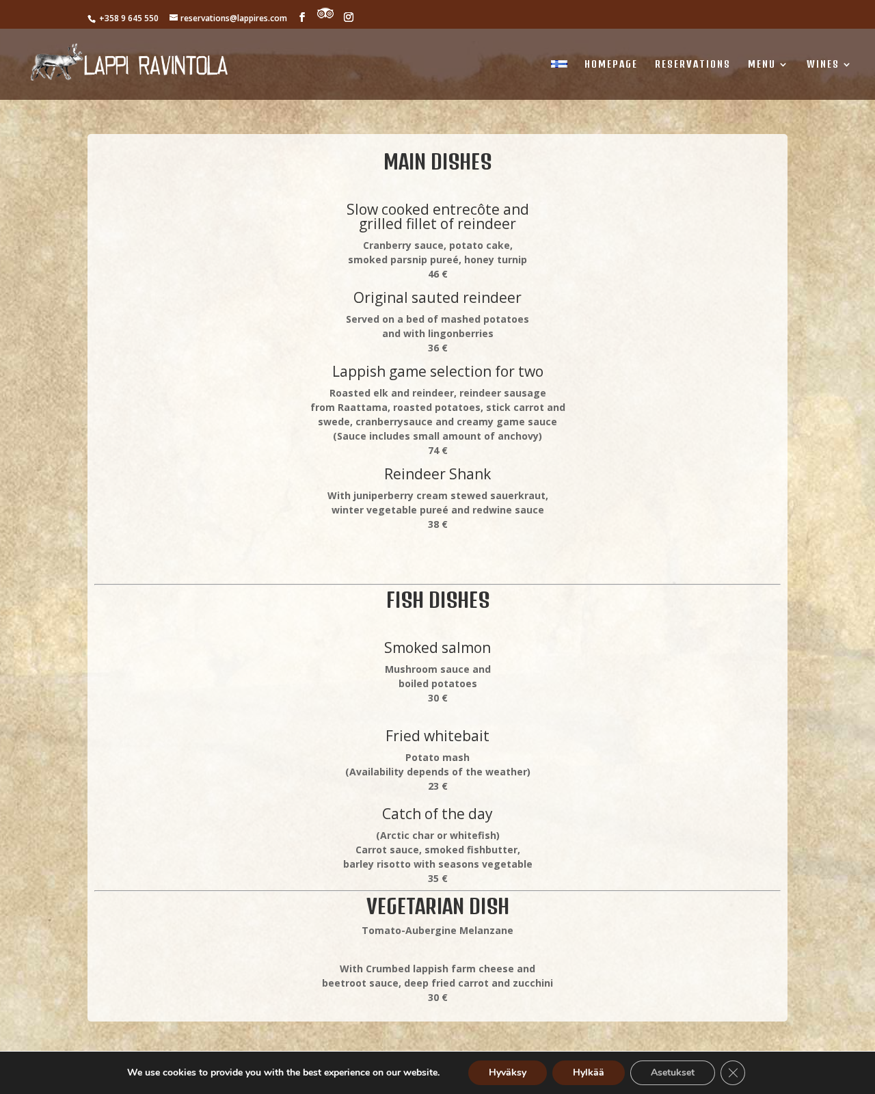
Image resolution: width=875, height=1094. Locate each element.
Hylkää (588, 1072)
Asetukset (673, 1072)
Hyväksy (507, 1072)
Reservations (693, 64)
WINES (823, 64)
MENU (762, 64)
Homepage (611, 64)
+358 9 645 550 (128, 18)
